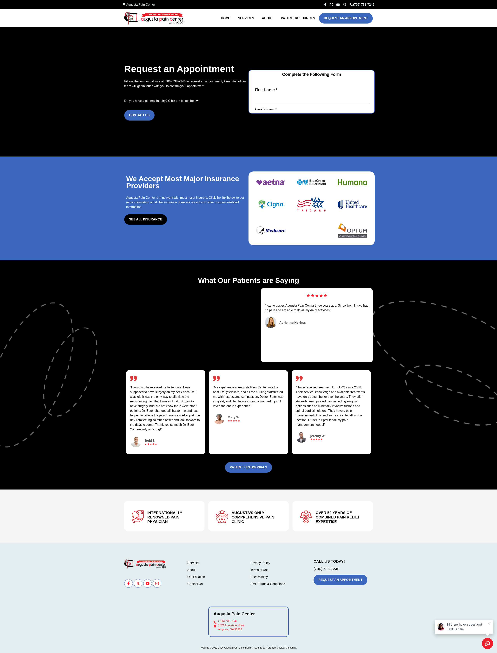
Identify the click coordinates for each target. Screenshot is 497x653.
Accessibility (259, 577)
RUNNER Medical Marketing (281, 648)
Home (225, 18)
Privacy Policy (260, 563)
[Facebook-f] (128, 583)
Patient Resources (298, 18)
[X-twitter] (138, 583)
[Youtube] (147, 583)
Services (246, 18)
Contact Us (195, 584)
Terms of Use (259, 570)
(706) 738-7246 (175, 81)
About (267, 18)
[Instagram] (157, 583)
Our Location (196, 577)
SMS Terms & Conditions (267, 584)
